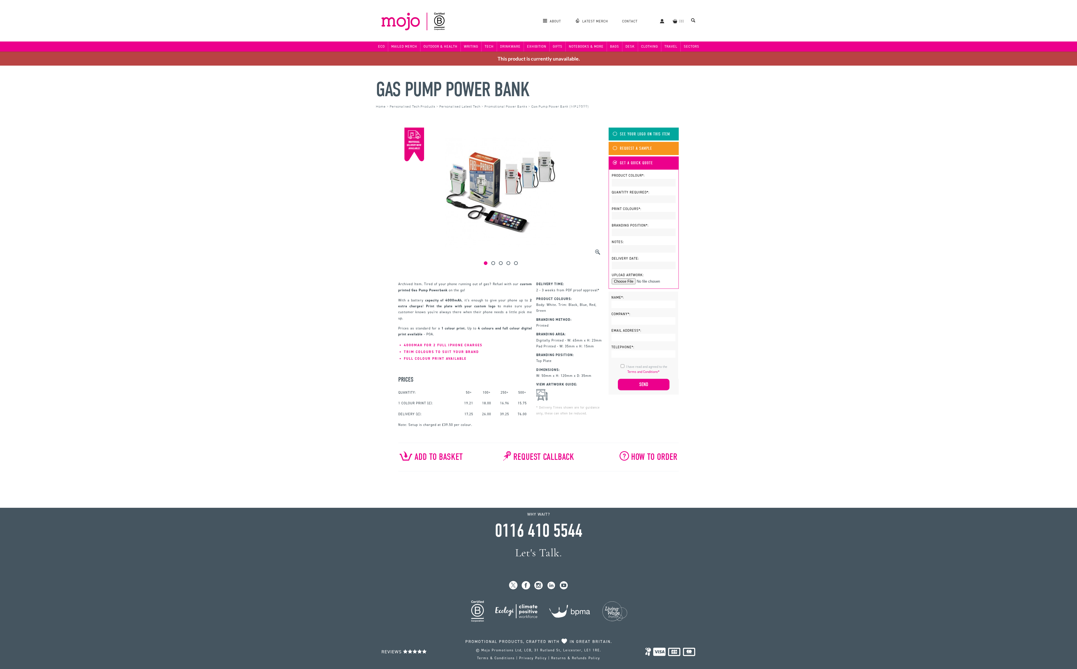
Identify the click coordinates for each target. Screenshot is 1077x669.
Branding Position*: (630, 225)
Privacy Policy (533, 658)
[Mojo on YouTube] (564, 585)
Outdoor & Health (440, 46)
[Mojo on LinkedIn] (551, 585)
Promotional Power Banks (505, 106)
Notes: (618, 242)
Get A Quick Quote (636, 163)
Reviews (392, 652)
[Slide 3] (501, 263)
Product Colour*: (628, 175)
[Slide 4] (508, 263)
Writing (471, 46)
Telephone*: (622, 347)
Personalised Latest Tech (459, 106)
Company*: (620, 314)
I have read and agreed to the (646, 369)
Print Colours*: (626, 209)
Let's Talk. (538, 553)
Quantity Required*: (631, 192)
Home (381, 106)
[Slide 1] (486, 263)
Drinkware (510, 46)
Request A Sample (636, 148)
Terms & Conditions (496, 658)
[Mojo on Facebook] (526, 585)
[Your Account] (659, 21)
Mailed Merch (404, 46)
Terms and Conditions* (643, 372)
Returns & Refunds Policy (575, 658)
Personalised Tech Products (412, 106)
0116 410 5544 (538, 530)
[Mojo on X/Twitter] (513, 585)
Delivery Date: (625, 258)
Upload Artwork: (628, 275)
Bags (614, 46)
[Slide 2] (493, 263)
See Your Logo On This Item (645, 134)
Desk (630, 46)
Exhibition (536, 46)
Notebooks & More (586, 46)
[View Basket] (675, 21)
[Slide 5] (516, 263)
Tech (489, 46)
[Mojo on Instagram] (538, 585)
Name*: (617, 297)
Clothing (649, 46)
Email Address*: (626, 330)
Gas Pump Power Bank (453, 89)
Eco (381, 46)
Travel (670, 46)
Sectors (691, 46)
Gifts (557, 46)
